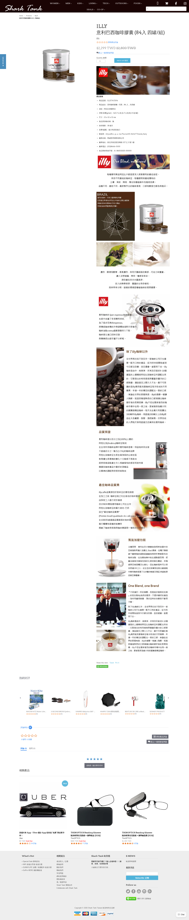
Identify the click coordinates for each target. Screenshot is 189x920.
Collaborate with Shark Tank (67, 888)
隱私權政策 (61, 879)
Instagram (144, 891)
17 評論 (85, 843)
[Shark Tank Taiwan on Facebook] (176, 3)
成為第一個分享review (94, 765)
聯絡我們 (60, 870)
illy (97, 38)
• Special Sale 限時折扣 (31, 861)
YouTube (139, 891)
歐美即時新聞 (131, 861)
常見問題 (60, 873)
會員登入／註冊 (62, 861)
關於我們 (60, 867)
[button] (20, 698)
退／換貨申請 (62, 882)
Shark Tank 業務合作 (64, 885)
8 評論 (136, 843)
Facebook (133, 891)
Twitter (128, 891)
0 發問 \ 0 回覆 (26, 739)
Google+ (150, 891)
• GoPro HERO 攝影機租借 (32, 870)
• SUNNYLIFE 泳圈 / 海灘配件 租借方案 (37, 867)
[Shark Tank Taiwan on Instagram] (185, 3)
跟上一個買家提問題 (106, 53)
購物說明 (60, 864)
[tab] (24, 749)
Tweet (112, 663)
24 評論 (33, 843)
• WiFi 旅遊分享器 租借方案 (32, 864)
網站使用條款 (62, 876)
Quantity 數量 (101, 58)
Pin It (117, 663)
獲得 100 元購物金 (143, 899)
